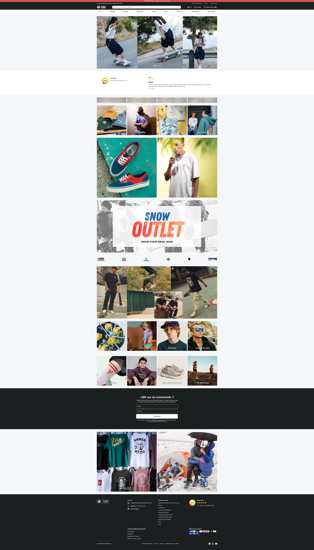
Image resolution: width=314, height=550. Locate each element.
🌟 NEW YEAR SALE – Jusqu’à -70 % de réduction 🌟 (157, 1)
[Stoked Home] (101, 7)
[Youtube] (216, 543)
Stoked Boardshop (106, 543)
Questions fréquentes (197, 3)
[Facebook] (210, 543)
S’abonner (157, 416)
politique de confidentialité (158, 420)
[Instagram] (213, 543)
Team (206, 3)
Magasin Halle (214, 3)
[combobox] (146, 7)
